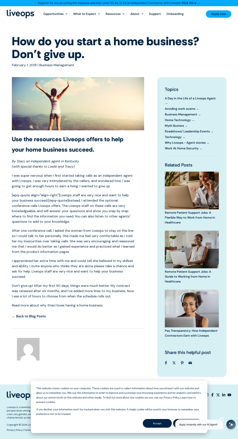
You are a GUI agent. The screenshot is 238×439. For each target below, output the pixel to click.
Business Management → (183, 114)
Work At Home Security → (183, 148)
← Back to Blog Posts (29, 316)
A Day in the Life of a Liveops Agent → (190, 100)
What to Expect (84, 14)
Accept (157, 423)
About (134, 14)
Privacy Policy (15, 430)
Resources (113, 14)
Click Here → (191, 3)
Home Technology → (180, 120)
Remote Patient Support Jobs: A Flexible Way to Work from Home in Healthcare (190, 217)
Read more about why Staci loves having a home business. (57, 305)
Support (155, 14)
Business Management (56, 65)
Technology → (175, 137)
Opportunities (53, 14)
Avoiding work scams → (182, 109)
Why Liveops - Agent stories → (187, 143)
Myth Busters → (176, 126)
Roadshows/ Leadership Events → (189, 131)
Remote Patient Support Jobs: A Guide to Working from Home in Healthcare (188, 276)
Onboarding (175, 14)
